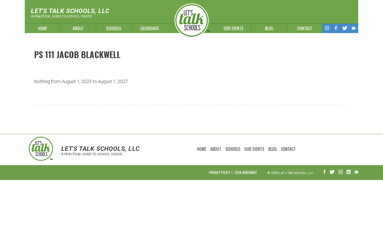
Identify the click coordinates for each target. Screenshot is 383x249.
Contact (304, 28)
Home (42, 28)
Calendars (149, 28)
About (78, 28)
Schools (113, 28)
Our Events (233, 28)
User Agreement (246, 172)
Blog (269, 28)
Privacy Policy (219, 172)
